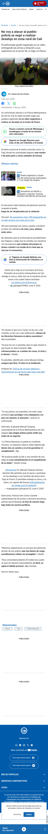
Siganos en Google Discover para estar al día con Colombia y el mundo (26, 141)
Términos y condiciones (19, 797)
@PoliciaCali (11, 470)
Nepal (31, 9)
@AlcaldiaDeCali (37, 482)
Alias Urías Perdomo (19, 9)
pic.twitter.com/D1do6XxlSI (24, 485)
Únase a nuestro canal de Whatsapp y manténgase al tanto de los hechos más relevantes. (26, 131)
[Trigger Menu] (3, 3)
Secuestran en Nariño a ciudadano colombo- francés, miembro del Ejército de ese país (31, 193)
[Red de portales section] (44, 774)
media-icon (24, 829)
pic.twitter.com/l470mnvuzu (24, 282)
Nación (13, 25)
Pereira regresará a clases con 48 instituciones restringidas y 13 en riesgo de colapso (31, 177)
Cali (18, 629)
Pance (7, 629)
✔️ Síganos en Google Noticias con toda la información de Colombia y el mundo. (26, 259)
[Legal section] (44, 787)
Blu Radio (4, 25)
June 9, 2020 (34, 285)
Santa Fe (39, 9)
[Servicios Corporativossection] (44, 781)
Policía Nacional (33, 629)
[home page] (24, 730)
